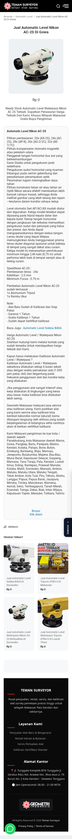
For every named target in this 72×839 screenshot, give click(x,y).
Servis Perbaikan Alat (31, 744)
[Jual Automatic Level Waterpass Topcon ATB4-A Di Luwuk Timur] (53, 612)
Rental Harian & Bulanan (30, 738)
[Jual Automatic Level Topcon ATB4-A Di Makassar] (53, 558)
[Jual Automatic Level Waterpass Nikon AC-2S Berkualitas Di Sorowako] (19, 612)
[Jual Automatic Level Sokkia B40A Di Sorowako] (19, 558)
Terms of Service (45, 826)
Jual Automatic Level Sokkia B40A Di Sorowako (18, 581)
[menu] (65, 6)
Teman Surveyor (51, 820)
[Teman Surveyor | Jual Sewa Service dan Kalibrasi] (21, 6)
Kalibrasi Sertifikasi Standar (30, 749)
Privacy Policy (25, 826)
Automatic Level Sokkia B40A (42, 328)
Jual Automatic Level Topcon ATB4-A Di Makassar (52, 581)
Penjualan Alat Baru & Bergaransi (30, 732)
